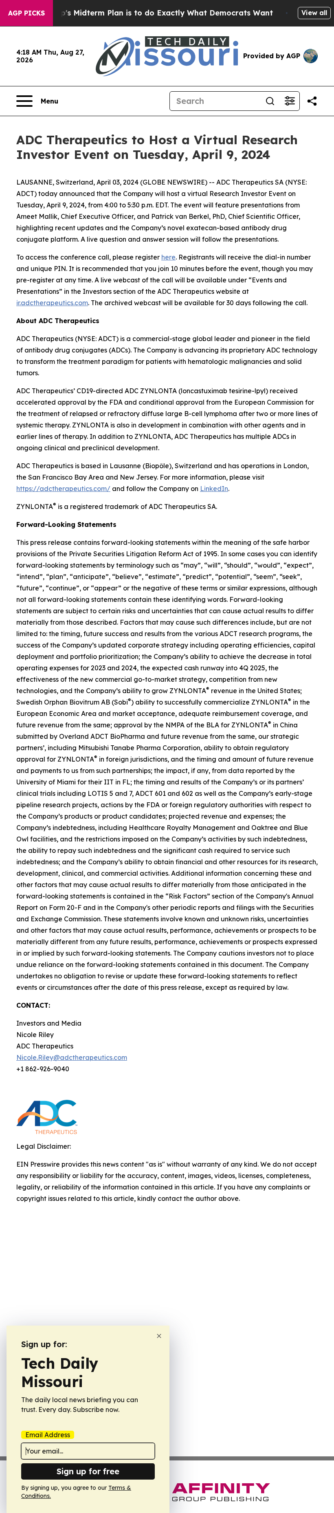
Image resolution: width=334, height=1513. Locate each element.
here (168, 257)
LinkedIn (214, 489)
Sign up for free (88, 1471)
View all (314, 13)
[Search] (270, 101)
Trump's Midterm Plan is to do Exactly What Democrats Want (157, 13)
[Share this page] (312, 101)
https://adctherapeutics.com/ (63, 489)
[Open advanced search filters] (289, 101)
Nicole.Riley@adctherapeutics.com (71, 1057)
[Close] (159, 1336)
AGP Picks (26, 13)
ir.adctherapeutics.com (52, 303)
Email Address (47, 1435)
